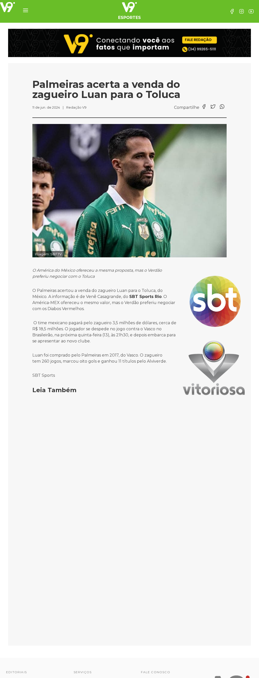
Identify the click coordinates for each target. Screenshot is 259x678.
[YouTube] (251, 11)
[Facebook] (232, 11)
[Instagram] (241, 11)
